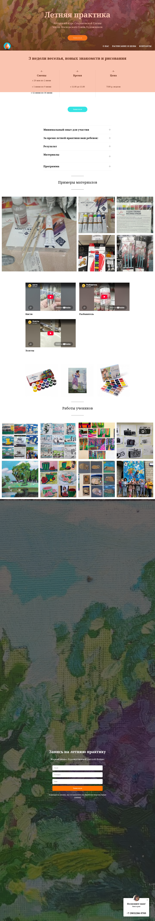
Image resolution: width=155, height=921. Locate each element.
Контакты (145, 46)
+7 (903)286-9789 (136, 913)
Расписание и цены (124, 46)
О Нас (106, 46)
